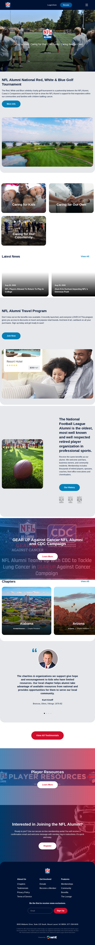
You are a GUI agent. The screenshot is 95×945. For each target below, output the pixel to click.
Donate (43, 884)
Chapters (21, 884)
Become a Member (48, 888)
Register (47, 846)
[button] (44, 713)
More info (11, 104)
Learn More (47, 556)
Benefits (64, 892)
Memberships (67, 884)
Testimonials (22, 888)
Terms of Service (24, 897)
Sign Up (60, 911)
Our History (69, 487)
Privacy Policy (23, 892)
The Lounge (66, 897)
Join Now (11, 336)
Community (66, 888)
